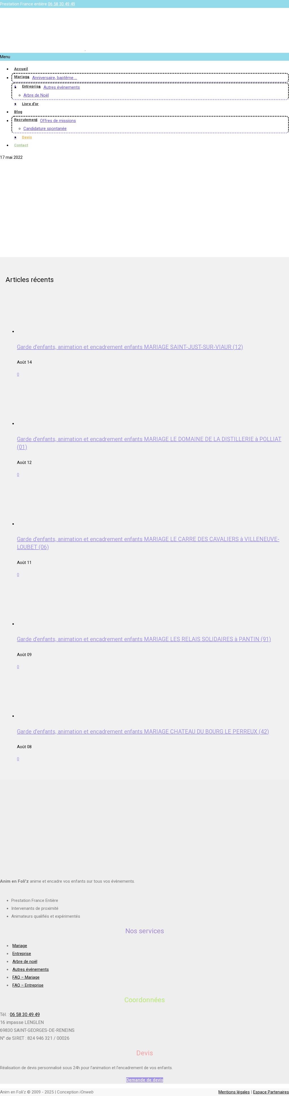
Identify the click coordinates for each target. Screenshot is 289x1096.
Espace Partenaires (271, 1092)
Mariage (21, 77)
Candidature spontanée (45, 128)
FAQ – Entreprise (27, 985)
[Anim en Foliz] (85, 48)
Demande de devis (144, 1079)
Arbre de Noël (36, 95)
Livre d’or (30, 104)
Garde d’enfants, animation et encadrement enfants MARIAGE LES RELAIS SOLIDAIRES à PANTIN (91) (144, 639)
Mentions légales (234, 1092)
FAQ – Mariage (26, 977)
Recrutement (25, 120)
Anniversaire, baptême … (54, 77)
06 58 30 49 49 (61, 3)
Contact (21, 145)
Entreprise (31, 86)
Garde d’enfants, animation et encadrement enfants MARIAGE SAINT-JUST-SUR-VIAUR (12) (130, 347)
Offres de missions (58, 120)
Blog (18, 112)
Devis (27, 137)
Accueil (21, 69)
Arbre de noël (24, 961)
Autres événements (61, 87)
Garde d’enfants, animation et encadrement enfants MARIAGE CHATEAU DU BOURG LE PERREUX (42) (143, 731)
